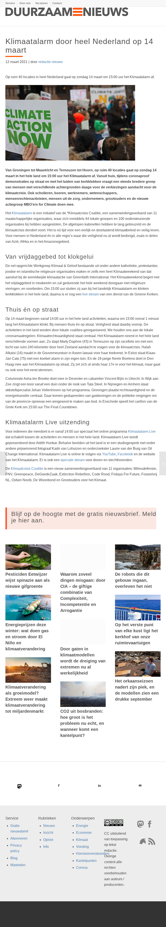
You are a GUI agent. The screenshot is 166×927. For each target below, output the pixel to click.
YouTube (109, 454)
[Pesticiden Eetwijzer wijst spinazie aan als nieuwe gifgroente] (28, 557)
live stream (90, 294)
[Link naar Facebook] (58, 785)
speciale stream (73, 460)
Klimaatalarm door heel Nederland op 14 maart (79, 45)
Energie (82, 826)
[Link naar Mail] (140, 785)
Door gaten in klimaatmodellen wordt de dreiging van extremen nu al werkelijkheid (82, 660)
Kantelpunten (86, 860)
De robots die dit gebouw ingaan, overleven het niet (133, 580)
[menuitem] (11, 3)
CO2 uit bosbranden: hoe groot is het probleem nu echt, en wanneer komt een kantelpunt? (82, 723)
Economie (84, 832)
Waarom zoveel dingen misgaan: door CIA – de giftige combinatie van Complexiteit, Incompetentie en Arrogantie (82, 592)
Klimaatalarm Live (142, 431)
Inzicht (48, 832)
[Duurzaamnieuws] (67, 16)
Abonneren (18, 838)
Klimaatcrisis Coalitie (27, 468)
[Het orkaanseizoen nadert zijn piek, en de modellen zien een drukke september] (138, 664)
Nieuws (49, 826)
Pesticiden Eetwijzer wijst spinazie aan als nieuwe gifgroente (27, 580)
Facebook (125, 454)
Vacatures (41, 3)
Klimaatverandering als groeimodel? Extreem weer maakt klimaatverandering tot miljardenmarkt (26, 699)
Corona (82, 867)
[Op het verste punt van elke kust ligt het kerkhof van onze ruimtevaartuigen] (138, 607)
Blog (14, 858)
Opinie (48, 839)
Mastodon (18, 865)
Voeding (82, 846)
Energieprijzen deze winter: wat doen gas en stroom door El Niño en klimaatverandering (27, 636)
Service (10, 3)
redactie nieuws (50, 62)
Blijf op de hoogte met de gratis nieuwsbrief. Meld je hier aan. (83, 517)
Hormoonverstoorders (92, 853)
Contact (57, 3)
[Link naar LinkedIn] (99, 785)
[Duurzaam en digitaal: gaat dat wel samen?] (162, 463)
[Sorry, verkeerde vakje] (3, 463)
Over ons (25, 3)
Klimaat (82, 839)
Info (46, 846)
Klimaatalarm (22, 213)
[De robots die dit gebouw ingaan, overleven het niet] (138, 557)
